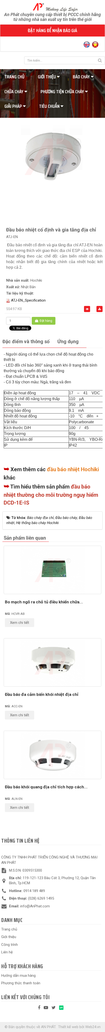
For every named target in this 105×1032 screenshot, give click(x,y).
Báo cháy (82, 77)
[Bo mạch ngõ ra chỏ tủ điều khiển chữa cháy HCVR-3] (52, 570)
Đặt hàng (45, 320)
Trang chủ (9, 929)
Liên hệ (7, 952)
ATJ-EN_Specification (28, 300)
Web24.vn (93, 1027)
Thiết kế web (68, 1027)
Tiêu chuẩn (50, 106)
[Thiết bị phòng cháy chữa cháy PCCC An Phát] (52, 7)
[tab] (26, 342)
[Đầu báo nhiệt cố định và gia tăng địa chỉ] (52, 156)
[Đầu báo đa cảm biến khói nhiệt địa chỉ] (52, 662)
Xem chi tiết (19, 622)
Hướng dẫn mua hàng (18, 975)
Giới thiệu (47, 77)
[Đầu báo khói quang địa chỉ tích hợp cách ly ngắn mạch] (52, 755)
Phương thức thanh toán (20, 983)
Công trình (9, 944)
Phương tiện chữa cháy (63, 91)
